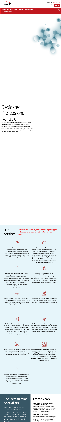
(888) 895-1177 (56, 2)
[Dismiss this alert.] (59, 10)
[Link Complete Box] (45, 407)
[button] (51, 5)
